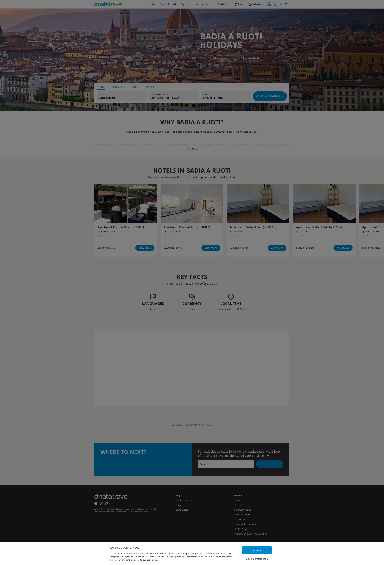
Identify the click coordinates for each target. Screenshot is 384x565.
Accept (257, 550)
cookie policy (153, 559)
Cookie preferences (257, 558)
